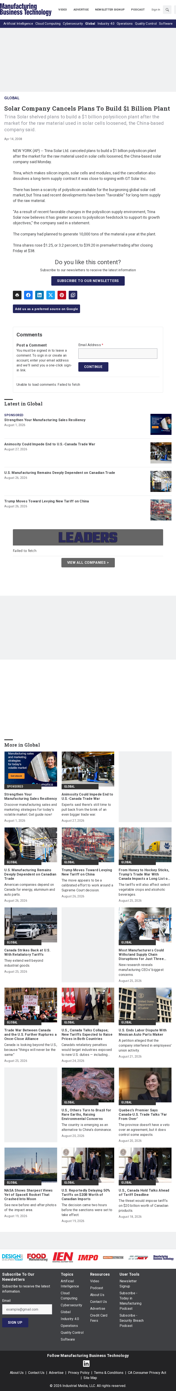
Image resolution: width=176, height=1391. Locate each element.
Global (12, 98)
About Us (17, 1373)
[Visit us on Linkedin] (86, 1363)
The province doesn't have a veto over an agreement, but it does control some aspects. (144, 1130)
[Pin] (62, 295)
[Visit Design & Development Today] (12, 1257)
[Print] (17, 295)
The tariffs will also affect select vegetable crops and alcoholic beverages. (144, 890)
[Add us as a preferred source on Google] (73, 295)
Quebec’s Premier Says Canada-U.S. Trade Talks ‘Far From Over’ (143, 1114)
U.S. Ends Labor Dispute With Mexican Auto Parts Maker (143, 1032)
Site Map (90, 1378)
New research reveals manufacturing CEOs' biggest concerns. (141, 970)
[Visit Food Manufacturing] (37, 1257)
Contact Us (36, 1373)
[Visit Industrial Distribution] (113, 1257)
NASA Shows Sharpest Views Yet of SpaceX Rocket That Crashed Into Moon (28, 1194)
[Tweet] (50, 295)
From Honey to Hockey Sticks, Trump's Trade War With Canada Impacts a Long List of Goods (144, 874)
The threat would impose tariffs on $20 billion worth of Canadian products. (143, 1206)
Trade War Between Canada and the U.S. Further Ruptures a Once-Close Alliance (30, 1034)
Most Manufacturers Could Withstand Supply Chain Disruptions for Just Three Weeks (141, 954)
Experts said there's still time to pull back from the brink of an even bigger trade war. (86, 810)
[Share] (28, 295)
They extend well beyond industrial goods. (23, 963)
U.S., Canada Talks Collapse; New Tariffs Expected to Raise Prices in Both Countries (87, 1034)
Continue (93, 367)
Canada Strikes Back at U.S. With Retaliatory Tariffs (27, 952)
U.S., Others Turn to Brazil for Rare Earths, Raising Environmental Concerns (86, 1114)
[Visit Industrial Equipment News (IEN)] (62, 1257)
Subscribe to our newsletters (88, 281)
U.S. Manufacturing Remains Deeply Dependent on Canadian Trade (59, 473)
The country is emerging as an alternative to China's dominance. (87, 1127)
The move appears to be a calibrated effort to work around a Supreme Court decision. (87, 885)
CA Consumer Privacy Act (147, 1373)
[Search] (167, 9)
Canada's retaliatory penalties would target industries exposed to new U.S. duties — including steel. (87, 1050)
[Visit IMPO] (87, 1257)
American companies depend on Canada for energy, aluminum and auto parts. (29, 890)
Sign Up (15, 1322)
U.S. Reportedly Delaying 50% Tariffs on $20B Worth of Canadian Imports (86, 1194)
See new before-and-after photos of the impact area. (30, 1207)
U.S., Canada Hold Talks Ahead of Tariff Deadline (144, 1192)
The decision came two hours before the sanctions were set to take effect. (87, 1210)
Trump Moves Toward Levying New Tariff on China (46, 501)
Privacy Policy (79, 1373)
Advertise (56, 1373)
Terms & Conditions (108, 1373)
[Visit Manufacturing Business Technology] (163, 1257)
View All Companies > (88, 563)
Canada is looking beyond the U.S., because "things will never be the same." (30, 1050)
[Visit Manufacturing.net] (138, 1257)
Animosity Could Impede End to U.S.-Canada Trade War (49, 444)
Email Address (90, 345)
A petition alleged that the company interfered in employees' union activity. (145, 1045)
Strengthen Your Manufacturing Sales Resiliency (45, 420)
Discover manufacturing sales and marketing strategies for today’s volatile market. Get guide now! (30, 810)
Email (6, 1300)
